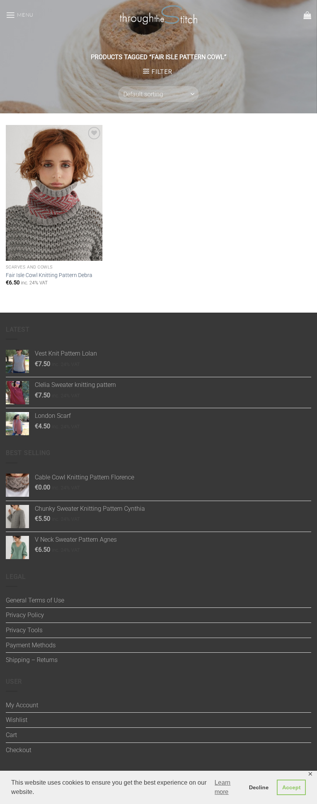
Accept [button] (291, 787)
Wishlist (16, 720)
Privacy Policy (25, 615)
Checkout (18, 750)
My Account (22, 705)
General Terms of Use (35, 600)
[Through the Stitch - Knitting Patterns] (158, 14)
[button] (20, 14)
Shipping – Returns (32, 660)
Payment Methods (31, 645)
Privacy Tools (24, 630)
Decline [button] (259, 787)
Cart (11, 735)
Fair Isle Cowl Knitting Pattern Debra (49, 275)
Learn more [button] (222, 787)
